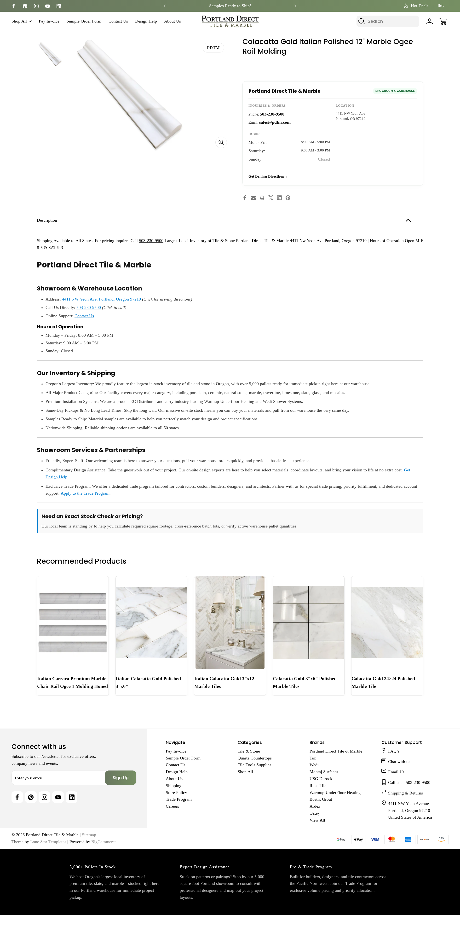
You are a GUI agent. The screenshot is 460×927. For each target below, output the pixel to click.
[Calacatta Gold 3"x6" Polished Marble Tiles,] (308, 622)
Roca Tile (318, 785)
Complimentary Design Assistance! (230, 5)
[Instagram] (36, 6)
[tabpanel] (50, 54)
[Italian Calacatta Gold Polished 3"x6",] (151, 622)
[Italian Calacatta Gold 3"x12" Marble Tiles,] (230, 622)
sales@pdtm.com (275, 122)
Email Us (396, 772)
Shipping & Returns (405, 793)
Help (441, 5)
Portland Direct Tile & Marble (336, 751)
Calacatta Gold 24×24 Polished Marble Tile (383, 682)
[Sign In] (429, 21)
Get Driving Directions (266, 176)
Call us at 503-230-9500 (409, 782)
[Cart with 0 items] (442, 21)
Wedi (314, 764)
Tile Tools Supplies (254, 764)
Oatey (315, 813)
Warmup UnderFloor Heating (335, 792)
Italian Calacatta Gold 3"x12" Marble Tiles (225, 682)
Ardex (315, 806)
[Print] (262, 197)
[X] (270, 197)
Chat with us (399, 761)
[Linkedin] (59, 6)
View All (317, 820)
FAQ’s (393, 751)
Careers (172, 806)
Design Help (146, 21)
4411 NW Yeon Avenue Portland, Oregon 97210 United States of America (410, 810)
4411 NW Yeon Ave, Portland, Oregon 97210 (101, 299)
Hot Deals (419, 5)
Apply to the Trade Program (85, 493)
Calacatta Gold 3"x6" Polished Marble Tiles (305, 682)
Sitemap (89, 834)
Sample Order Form (84, 21)
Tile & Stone (249, 751)
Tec (313, 758)
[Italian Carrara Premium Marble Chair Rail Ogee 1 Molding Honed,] (73, 622)
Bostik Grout (321, 799)
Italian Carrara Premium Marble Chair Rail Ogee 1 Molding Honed (72, 682)
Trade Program (179, 799)
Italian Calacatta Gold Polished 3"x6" (148, 682)
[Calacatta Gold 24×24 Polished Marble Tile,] (387, 622)
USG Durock (321, 778)
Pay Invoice (49, 21)
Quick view (87, 584)
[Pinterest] (25, 6)
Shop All (19, 21)
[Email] (253, 197)
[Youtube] (47, 6)
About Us (172, 21)
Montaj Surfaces (324, 771)
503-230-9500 (272, 114)
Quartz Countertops (255, 758)
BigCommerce (103, 841)
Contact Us (118, 21)
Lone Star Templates (48, 841)
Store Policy (176, 792)
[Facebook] (14, 6)
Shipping (173, 785)
